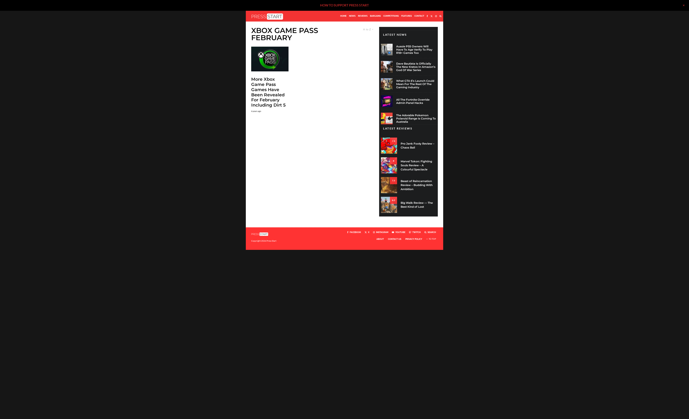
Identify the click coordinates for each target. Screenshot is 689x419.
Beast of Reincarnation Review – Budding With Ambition (417, 185)
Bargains (375, 16)
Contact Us (394, 239)
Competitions (391, 16)
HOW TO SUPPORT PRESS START (344, 5)
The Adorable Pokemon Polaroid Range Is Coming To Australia (416, 118)
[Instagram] (436, 16)
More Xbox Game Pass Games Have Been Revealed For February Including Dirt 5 (268, 92)
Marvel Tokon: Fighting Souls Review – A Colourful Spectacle (416, 165)
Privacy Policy (413, 239)
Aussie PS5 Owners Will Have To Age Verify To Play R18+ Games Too (414, 50)
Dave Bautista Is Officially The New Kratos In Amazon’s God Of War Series (415, 67)
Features (406, 16)
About (380, 239)
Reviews (362, 16)
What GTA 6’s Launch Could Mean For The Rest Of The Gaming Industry (415, 84)
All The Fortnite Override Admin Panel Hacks (413, 101)
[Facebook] (427, 16)
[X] (431, 16)
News (352, 16)
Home (343, 16)
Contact (419, 16)
